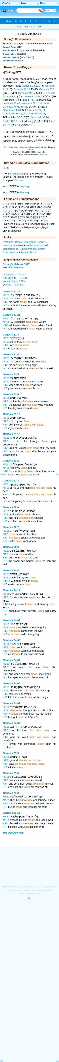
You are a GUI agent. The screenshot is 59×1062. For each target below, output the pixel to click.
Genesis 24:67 (11, 703)
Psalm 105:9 (10, 121)
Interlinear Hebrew (34, 242)
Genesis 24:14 (11, 590)
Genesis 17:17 (21, 89)
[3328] (55, 480)
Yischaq (18, 180)
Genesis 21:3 (25, 93)
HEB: (6, 295)
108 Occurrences (13, 832)
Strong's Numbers (13, 245)
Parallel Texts (28, 252)
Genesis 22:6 (11, 507)
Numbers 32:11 (30, 103)
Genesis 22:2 (11, 460)
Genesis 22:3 (11, 480)
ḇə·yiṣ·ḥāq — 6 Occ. (14, 281)
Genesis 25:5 (11, 753)
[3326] (3, 480)
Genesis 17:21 (11, 314)
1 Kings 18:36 (19, 106)
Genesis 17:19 (32, 96)
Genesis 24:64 (11, 660)
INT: (5, 305)
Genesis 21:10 (11, 414)
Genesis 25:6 (11, 773)
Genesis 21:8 (11, 394)
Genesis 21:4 (11, 354)
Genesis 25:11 (11, 812)
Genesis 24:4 (11, 570)
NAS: (6, 298)
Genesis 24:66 (11, 683)
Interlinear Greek (12, 242)
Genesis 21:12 (11, 434)
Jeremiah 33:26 (40, 117)
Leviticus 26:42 (11, 103)
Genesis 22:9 (11, 547)
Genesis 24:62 (11, 620)
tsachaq (14, 173)
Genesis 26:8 (46, 89)
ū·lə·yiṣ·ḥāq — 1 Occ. (15, 277)
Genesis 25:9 (11, 793)
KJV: (5, 302)
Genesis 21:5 (11, 374)
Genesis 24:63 (11, 640)
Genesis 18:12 (30, 85)
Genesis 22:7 (11, 527)
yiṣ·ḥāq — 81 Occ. (13, 284)
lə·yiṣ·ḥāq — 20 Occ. (15, 274)
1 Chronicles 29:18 (34, 113)
